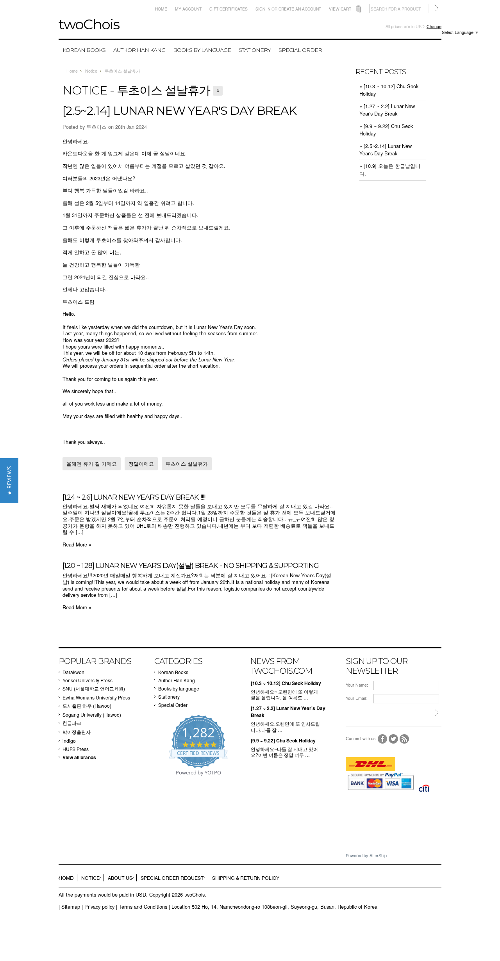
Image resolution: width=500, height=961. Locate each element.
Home (161, 9)
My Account (188, 9)
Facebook (383, 739)
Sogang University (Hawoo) (91, 714)
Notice (91, 71)
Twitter (393, 739)
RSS (404, 739)
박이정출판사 (76, 731)
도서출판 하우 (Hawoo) (86, 705)
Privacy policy (99, 906)
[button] (9, 480)
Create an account (300, 9)
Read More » (76, 544)
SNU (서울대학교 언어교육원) (93, 688)
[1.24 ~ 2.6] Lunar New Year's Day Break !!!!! (134, 497)
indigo (69, 740)
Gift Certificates (228, 9)
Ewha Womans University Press (96, 697)
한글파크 (71, 722)
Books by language (202, 49)
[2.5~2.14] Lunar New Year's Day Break (179, 110)
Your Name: (357, 685)
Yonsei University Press (87, 680)
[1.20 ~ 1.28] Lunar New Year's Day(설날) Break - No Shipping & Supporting (190, 565)
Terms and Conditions (143, 906)
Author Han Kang (139, 49)
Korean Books (83, 49)
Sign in (262, 9)
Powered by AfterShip (366, 855)
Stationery (255, 49)
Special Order (300, 49)
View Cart (340, 9)
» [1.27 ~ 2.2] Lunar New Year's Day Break (387, 109)
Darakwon (73, 672)
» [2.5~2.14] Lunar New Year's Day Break (385, 149)
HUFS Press (75, 749)
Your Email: (356, 698)
